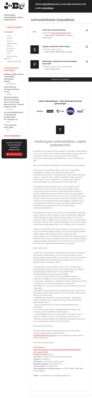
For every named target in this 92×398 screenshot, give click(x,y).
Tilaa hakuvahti (15, 154)
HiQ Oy (6, 92)
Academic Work (10, 107)
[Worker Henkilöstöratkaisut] (50, 111)
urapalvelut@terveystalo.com (45, 335)
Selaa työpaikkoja (12, 135)
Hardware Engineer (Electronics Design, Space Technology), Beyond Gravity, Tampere (14, 101)
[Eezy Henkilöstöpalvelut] (70, 111)
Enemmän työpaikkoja (60, 79)
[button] (88, 6)
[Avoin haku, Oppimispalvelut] (35, 32)
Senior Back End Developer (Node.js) (11, 88)
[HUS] (80, 111)
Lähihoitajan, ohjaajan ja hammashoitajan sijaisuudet (59, 62)
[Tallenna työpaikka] (87, 30)
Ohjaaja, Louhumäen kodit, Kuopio (56, 46)
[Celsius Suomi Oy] (60, 111)
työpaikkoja (48, 8)
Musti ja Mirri (8, 127)
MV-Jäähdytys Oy (11, 119)
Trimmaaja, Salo (10, 125)
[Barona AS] (39, 111)
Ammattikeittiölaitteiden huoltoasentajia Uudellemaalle (13, 114)
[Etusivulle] (14, 5)
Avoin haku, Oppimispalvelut (54, 30)
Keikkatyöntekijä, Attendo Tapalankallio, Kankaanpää (14, 76)
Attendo (7, 81)
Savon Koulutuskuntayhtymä (61, 33)
